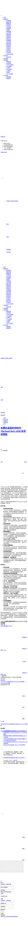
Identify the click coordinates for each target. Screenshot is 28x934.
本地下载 (3, 626)
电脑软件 (5, 19)
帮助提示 (8, 78)
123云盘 (24, 661)
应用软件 (8, 46)
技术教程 (5, 60)
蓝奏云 (24, 648)
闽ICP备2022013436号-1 (19, 757)
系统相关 (8, 35)
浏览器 (8, 29)
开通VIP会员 (4, 152)
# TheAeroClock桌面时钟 (7, 681)
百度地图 (5, 757)
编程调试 (8, 34)
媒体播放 (8, 20)
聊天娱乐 (8, 38)
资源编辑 (8, 40)
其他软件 (8, 52)
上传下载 (8, 32)
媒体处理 (8, 22)
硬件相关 (8, 51)
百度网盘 (24, 637)
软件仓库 (5, 419)
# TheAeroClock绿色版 (18, 681)
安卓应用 (8, 57)
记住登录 (4, 891)
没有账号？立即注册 (6, 884)
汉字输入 (8, 49)
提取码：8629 (8, 626)
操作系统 (8, 43)
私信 (25, 461)
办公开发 (8, 26)
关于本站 (5, 75)
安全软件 (8, 48)
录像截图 (8, 28)
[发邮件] (15, 812)
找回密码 (9, 891)
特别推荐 (5, 58)
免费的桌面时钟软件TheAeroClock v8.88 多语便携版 (13, 431)
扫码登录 (15, 916)
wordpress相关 (9, 54)
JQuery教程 (9, 69)
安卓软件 (5, 55)
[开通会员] (11, 826)
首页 (4, 17)
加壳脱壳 (8, 25)
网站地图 (10, 757)
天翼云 (24, 672)
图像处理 (8, 23)
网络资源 (8, 45)
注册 (2, 913)
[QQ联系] (15, 788)
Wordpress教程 (9, 64)
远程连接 (8, 41)
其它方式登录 (6, 916)
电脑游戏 (8, 31)
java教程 (8, 70)
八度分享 (15, 760)
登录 (2, 893)
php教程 (8, 67)
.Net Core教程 (9, 73)
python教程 (9, 66)
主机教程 (8, 63)
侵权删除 (8, 77)
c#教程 (8, 72)
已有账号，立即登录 (6, 900)
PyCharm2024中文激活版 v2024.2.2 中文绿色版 (15, 731)
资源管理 (8, 37)
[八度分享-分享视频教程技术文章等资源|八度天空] (10, 749)
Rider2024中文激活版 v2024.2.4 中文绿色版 (14, 744)
